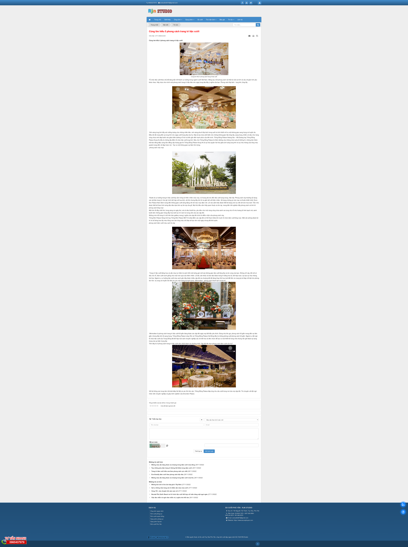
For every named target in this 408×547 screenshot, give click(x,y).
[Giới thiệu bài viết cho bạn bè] (249, 36)
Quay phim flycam (156, 521)
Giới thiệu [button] (167, 19)
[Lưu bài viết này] (257, 36)
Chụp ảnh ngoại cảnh (156, 511)
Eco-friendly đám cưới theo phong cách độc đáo (167, 474)
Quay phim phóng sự (156, 519)
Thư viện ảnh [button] (210, 19)
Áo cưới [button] (200, 19)
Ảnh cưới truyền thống (157, 516)
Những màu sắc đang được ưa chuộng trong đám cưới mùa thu (172, 478)
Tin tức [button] (230, 19)
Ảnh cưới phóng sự (156, 514)
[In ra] (253, 36)
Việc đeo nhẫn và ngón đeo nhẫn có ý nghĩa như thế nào (170, 497)
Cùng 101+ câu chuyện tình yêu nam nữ (164, 491)
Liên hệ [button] (239, 19)
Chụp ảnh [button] (177, 19)
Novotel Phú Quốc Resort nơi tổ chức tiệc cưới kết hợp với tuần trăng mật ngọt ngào (179, 494)
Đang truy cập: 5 (163, 537)
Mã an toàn (153, 442)
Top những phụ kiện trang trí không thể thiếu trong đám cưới (171, 468)
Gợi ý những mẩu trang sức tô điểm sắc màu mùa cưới (169, 488)
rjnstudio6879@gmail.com (169, 3)
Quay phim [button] (189, 19)
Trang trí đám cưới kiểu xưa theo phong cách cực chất (169, 471)
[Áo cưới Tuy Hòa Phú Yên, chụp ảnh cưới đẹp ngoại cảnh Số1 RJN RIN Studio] (160, 11)
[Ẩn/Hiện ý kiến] (201, 419)
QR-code (152, 537)
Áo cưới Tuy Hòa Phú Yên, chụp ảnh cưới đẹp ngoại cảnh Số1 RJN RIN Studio (224, 537)
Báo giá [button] (222, 19)
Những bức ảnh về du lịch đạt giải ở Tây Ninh (166, 484)
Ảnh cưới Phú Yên (156, 524)
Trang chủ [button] (157, 19)
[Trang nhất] (150, 19)
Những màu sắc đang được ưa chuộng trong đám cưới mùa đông (173, 465)
